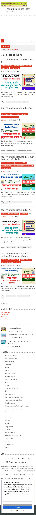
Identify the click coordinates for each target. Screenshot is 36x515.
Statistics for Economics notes (13, 435)
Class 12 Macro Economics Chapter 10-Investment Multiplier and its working (15, 254)
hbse (6, 391)
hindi (2, 474)
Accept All (17, 507)
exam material (11, 471)
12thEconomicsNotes (8, 163)
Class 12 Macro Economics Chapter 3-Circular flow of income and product (17, 158)
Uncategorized (9, 444)
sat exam (7, 430)
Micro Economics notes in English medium (17, 406)
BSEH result (8, 365)
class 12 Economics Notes (14, 462)
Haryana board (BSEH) (11, 388)
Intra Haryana (4, 315)
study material (15, 68)
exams (15, 471)
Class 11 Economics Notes (15, 458)
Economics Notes (21, 163)
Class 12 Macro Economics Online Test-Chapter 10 (18, 60)
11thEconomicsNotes (11, 356)
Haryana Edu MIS (5, 312)
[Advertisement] (18, 27)
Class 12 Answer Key (10, 373)
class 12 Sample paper (13, 466)
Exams (7, 385)
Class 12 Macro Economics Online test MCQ (16, 209)
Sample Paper (9, 427)
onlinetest (7, 421)
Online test (5, 68)
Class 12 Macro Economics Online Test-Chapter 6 (18, 109)
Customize (17, 499)
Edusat (7, 382)
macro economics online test (22, 65)
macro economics (11, 150)
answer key (3, 459)
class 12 (8, 202)
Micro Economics (10, 403)
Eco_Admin (5, 71)
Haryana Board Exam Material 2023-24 (20, 335)
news (6, 415)
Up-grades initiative (14, 328)
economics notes (26, 466)
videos (6, 447)
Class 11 (7, 367)
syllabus (7, 441)
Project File (8, 424)
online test (25, 102)
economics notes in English (7, 468)
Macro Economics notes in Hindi (23, 165)
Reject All (17, 503)
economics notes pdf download (21, 468)
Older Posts (4, 304)
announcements (9, 362)
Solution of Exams (10, 432)
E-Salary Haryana (5, 319)
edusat (6, 471)
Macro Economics (7, 65)
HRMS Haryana (4, 317)
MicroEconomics (9, 412)
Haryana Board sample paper (26, 471)
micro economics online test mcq (14, 409)
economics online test (8, 114)
